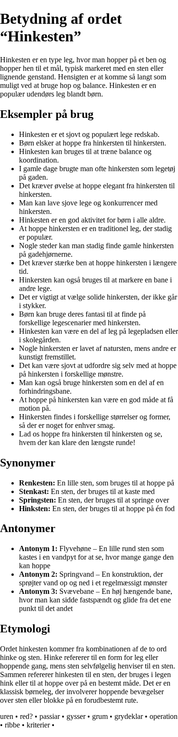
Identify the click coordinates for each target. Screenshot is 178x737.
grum (100, 716)
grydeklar (128, 716)
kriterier (38, 725)
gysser (75, 716)
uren (6, 716)
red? (26, 716)
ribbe (12, 725)
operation (164, 716)
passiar (49, 716)
